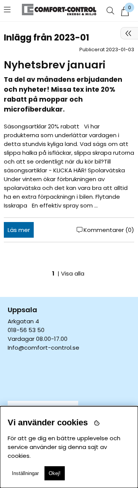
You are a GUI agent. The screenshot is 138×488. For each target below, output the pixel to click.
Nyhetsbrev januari (54, 65)
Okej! (55, 473)
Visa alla (72, 273)
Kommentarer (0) (109, 230)
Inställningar (25, 473)
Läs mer (19, 230)
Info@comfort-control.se (43, 348)
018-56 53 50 (26, 330)
